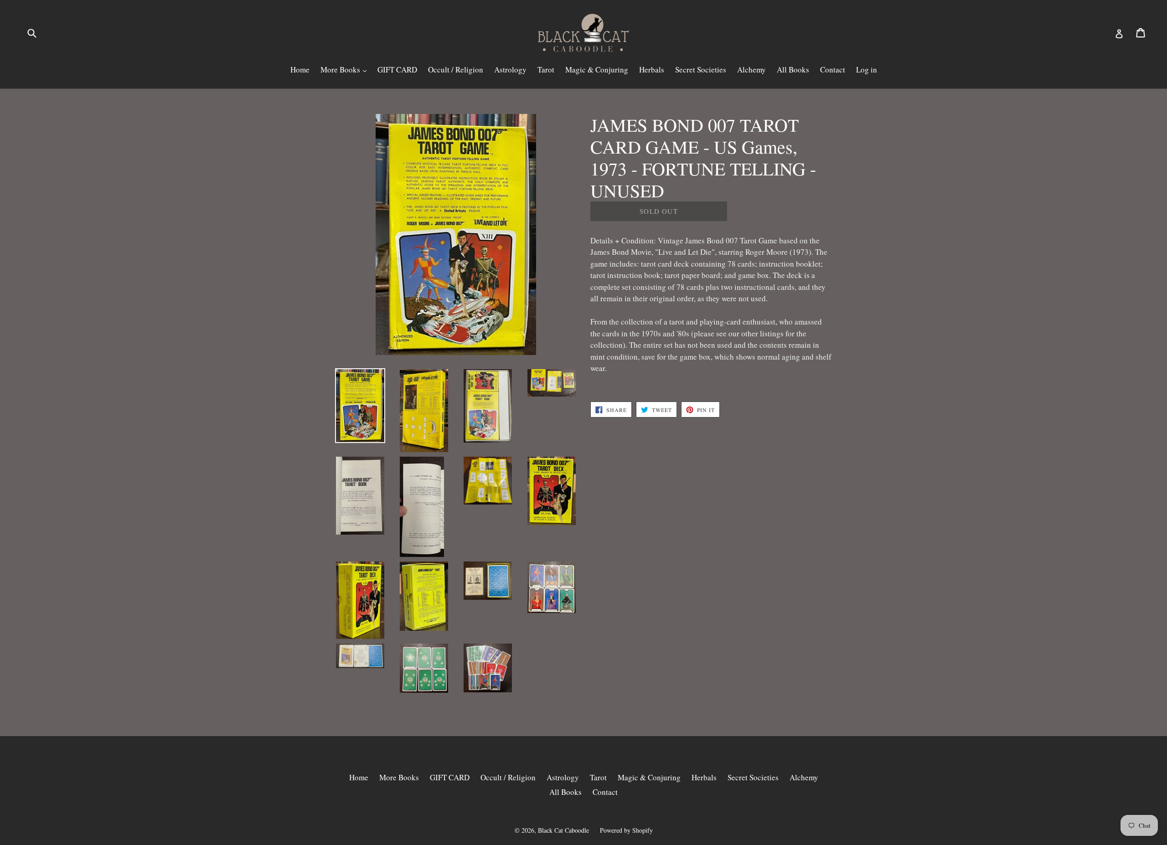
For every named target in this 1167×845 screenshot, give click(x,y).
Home (300, 69)
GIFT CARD (397, 69)
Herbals (651, 69)
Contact (832, 69)
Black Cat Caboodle (563, 830)
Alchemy (751, 69)
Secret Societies (700, 69)
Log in (866, 69)
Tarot (545, 69)
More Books (341, 69)
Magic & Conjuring (596, 69)
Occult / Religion (455, 69)
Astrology (510, 69)
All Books (793, 69)
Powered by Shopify (626, 830)
